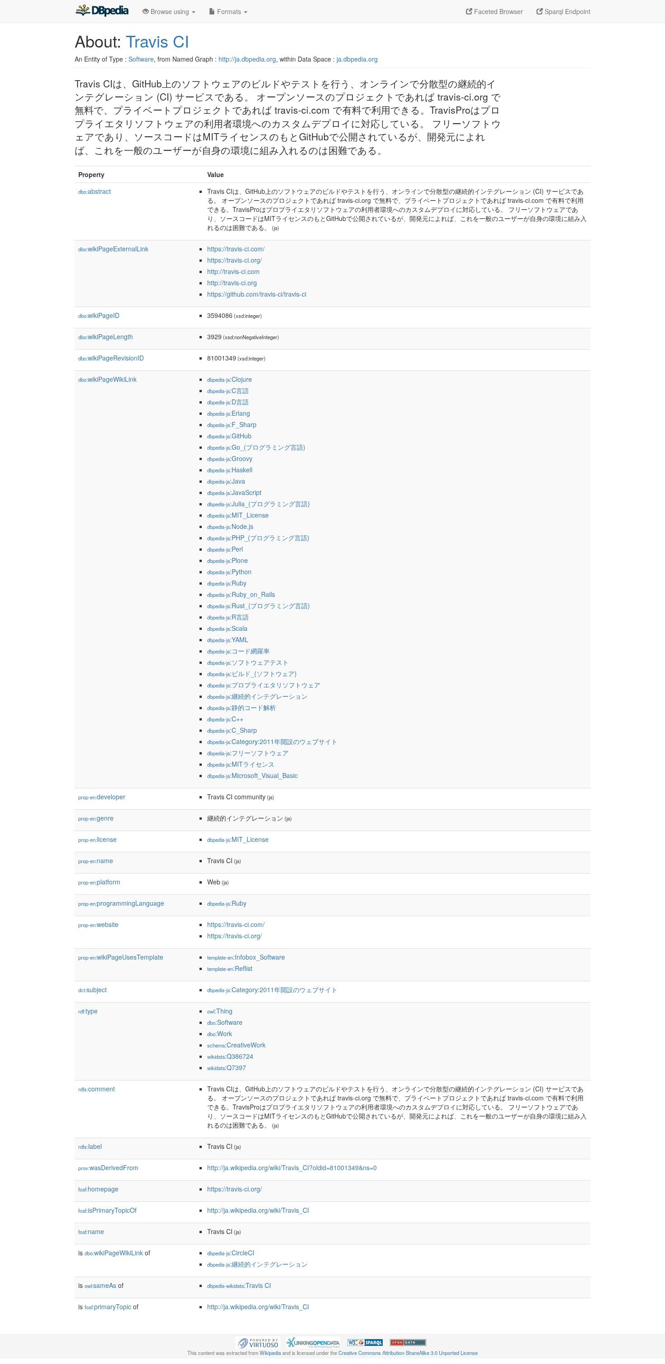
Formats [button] (229, 11)
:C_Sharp (232, 730)
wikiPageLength (105, 336)
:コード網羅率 (238, 650)
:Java (226, 480)
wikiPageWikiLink (107, 379)
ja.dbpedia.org (357, 58)
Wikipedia (270, 1352)
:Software (224, 1022)
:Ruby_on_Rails (241, 594)
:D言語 (228, 401)
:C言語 (228, 390)
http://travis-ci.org (232, 282)
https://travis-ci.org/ (234, 259)
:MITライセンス (241, 763)
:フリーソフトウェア (248, 752)
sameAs (100, 1285)
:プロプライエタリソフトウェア (263, 684)
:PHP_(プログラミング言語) (258, 537)
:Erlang (228, 413)
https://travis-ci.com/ (236, 248)
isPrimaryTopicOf (107, 1210)
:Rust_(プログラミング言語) (258, 605)
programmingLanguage (121, 903)
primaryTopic (108, 1306)
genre (96, 817)
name (95, 860)
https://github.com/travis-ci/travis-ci (256, 293)
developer (101, 796)
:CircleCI (230, 1252)
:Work (219, 1033)
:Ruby (227, 582)
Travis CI (157, 40)
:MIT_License (238, 514)
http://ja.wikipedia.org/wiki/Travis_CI (258, 1210)
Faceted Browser (497, 11)
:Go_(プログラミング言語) (256, 446)
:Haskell (229, 469)
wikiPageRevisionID (111, 357)
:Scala (227, 628)
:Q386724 (230, 1056)
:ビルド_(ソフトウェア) (252, 673)
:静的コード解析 (241, 707)
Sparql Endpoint (566, 11)
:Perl (225, 548)
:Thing (220, 1010)
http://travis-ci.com (233, 271)
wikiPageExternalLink (113, 248)
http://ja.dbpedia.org (247, 58)
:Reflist (229, 968)
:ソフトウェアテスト (248, 662)
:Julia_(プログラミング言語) (258, 503)
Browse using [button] (170, 11)
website (98, 924)
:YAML (227, 639)
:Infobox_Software (246, 956)
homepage (98, 1188)
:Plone (227, 560)
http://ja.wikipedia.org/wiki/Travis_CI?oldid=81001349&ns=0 (292, 1167)
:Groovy (229, 458)
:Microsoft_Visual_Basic (252, 775)
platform (99, 881)
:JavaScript (234, 492)
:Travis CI (239, 1285)
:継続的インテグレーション (257, 696)
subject (92, 989)
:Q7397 (226, 1067)
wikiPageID (98, 315)
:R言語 (228, 616)
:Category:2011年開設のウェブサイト (272, 741)
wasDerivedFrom (108, 1167)
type (88, 1010)
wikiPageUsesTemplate (120, 956)
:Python (229, 571)
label (90, 1146)
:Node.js (230, 526)
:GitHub (229, 435)
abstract (94, 191)
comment (96, 1088)
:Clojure (229, 379)
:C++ (225, 718)
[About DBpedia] (102, 11)
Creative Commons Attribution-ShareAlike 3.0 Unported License (408, 1352)
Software (141, 58)
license (97, 839)
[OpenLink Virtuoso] (257, 1341)
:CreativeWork (236, 1044)
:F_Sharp (231, 424)
